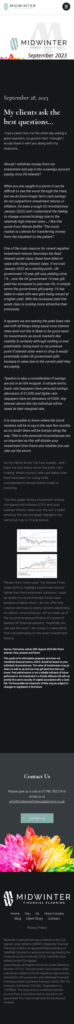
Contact (54, 918)
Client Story (34, 918)
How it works (54, 913)
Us (37, 913)
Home (15, 913)
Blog (17, 918)
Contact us (37, 818)
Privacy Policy (37, 928)
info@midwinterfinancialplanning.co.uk (37, 801)
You (27, 913)
